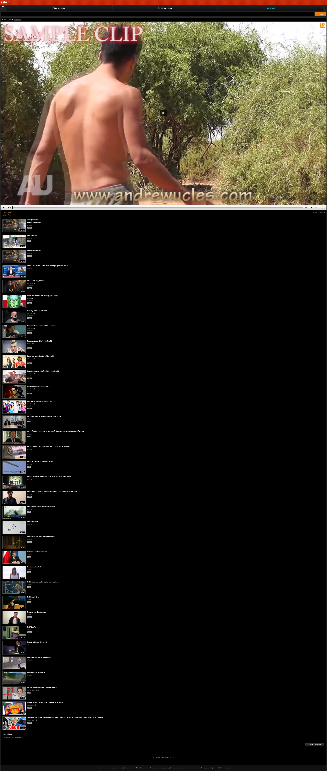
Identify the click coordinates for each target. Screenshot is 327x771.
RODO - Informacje (223, 768)
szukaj (320, 14)
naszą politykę (134, 768)
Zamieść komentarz (314, 744)
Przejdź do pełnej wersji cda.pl (163, 758)
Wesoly (9, 212)
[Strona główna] (6, 2)
